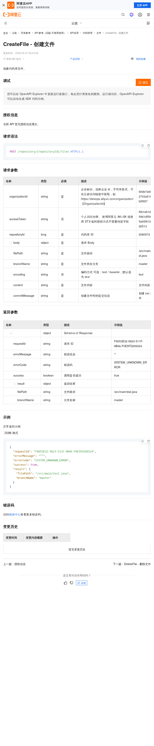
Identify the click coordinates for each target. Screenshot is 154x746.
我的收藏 (141, 58)
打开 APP (142, 5)
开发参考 (25, 32)
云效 (14, 32)
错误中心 (15, 514)
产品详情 (75, 58)
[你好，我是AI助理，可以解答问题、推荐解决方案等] (131, 14)
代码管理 (87, 32)
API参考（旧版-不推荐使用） (50, 32)
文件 (98, 32)
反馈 (83, 582)
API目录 (74, 32)
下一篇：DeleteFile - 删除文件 (132, 564)
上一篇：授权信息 (14, 564)
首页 (5, 33)
